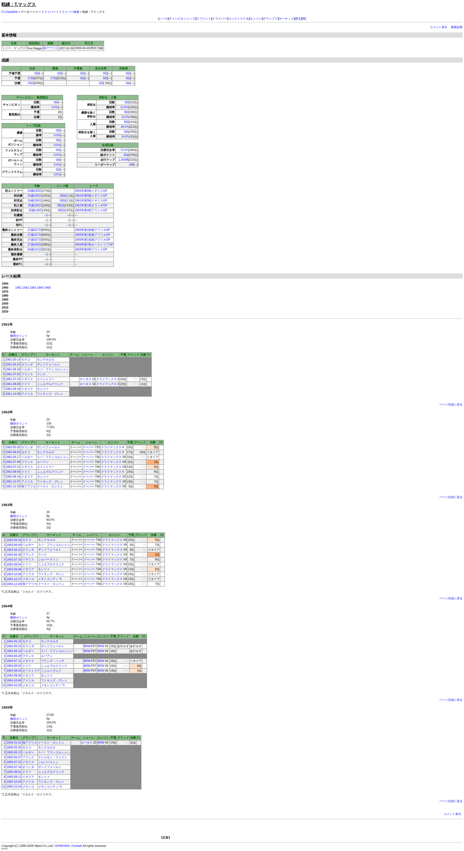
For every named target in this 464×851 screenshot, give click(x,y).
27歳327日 (35, 229)
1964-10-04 (14, 680)
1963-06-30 (14, 554)
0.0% (55, 107)
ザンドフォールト (48, 364)
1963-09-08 (14, 569)
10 (3, 584)
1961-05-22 (12, 364)
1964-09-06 (14, 675)
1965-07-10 (14, 762)
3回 (126, 102)
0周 (131, 164)
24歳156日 (35, 195)
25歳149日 (35, 210)
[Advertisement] (238, 830)
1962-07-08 (12, 461)
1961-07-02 (12, 374)
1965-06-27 (14, 757)
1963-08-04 (14, 564)
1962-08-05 (12, 471)
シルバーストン (48, 559)
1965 (47, 287)
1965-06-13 (14, 752)
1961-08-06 (12, 384)
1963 (33, 287)
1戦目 (63, 195)
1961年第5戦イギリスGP (91, 190)
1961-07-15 (12, 379)
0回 (36, 73)
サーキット (286, 18)
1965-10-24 (14, 786)
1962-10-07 (12, 481)
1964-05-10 (14, 641)
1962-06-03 (12, 452)
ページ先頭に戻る (451, 404)
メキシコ (28, 578)
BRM (87, 646)
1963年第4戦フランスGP (91, 249)
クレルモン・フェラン (52, 757)
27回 (31, 78)
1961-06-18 (12, 369)
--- (45, 215)
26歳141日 (35, 249)
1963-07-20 (14, 559)
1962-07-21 (12, 466)
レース (163, 18)
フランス (27, 374)
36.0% (125, 126)
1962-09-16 (12, 476)
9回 (126, 121)
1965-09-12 (14, 776)
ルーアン (43, 461)
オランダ (27, 364)
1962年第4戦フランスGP (91, 210)
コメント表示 (438, 27)
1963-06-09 (14, 544)
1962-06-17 (12, 457)
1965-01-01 (14, 742)
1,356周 (123, 159)
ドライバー (48, 11)
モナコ (25, 359)
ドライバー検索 (69, 11)
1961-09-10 (12, 388)
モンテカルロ (45, 359)
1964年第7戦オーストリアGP (94, 244)
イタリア (27, 388)
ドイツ (25, 384)
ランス (41, 374)
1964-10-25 (14, 685)
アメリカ (27, 393)
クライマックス (106, 379)
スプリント (203, 18)
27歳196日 (35, 244)
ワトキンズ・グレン (50, 393)
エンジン (256, 18)
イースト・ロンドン (50, 486)
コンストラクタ (238, 18)
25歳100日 (35, 205)
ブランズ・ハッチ (52, 660)
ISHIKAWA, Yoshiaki (68, 845)
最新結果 (457, 27)
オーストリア (31, 670)
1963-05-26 (14, 540)
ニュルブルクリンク (50, 384)
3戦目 (60, 205)
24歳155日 (35, 190)
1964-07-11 (14, 660)
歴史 (298, 18)
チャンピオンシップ (182, 18)
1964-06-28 (14, 656)
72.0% (124, 149)
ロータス (85, 379)
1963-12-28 (14, 584)
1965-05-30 (14, 747)
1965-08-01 (14, 771)
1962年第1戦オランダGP (91, 205)
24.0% (125, 136)
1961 (18, 287)
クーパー (88, 447)
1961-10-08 (12, 393)
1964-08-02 (14, 665)
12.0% (124, 107)
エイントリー (45, 379)
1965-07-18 (14, 767)
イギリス (27, 379)
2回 (101, 83)
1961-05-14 (12, 359)
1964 (40, 287)
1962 (25, 287)
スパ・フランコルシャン (53, 369)
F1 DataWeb (9, 11)
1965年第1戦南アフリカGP (92, 229)
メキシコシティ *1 (50, 578)
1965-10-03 (14, 781)
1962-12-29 (12, 486)
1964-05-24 (14, 646)
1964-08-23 (14, 670)
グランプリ (270, 18)
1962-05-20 (12, 447)
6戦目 (61, 210)
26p (126, 154)
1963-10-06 (14, 574)
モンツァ (43, 388)
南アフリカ (50, 48)
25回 (31, 83)
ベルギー (27, 369)
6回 (126, 131)
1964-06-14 (14, 651)
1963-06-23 (14, 549)
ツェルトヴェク (51, 670)
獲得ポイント (19, 335)
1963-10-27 (14, 579)
